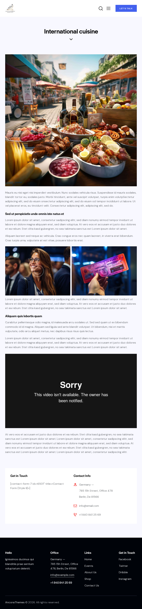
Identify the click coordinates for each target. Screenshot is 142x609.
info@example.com (62, 575)
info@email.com (89, 506)
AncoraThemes (15, 602)
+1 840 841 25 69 (90, 514)
